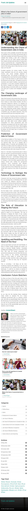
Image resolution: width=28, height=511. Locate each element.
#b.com (11, 488)
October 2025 (5, 449)
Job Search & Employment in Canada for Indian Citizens (14, 421)
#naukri (8, 482)
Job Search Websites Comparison (11, 427)
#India (19, 482)
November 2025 (6, 446)
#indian (12, 486)
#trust (23, 484)
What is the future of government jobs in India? (12, 392)
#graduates (4, 490)
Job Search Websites (8, 418)
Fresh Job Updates (8, 2)
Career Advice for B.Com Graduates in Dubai (13, 424)
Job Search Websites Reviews (10, 430)
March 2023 (5, 467)
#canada (14, 482)
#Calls (20, 490)
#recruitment (5, 486)
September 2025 (6, 452)
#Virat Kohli (13, 484)
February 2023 (5, 470)
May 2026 (4, 442)
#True (24, 490)
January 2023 (5, 473)
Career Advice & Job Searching (10, 434)
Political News (6, 409)
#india (3, 482)
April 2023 (4, 464)
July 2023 (4, 461)
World (4, 412)
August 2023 (5, 458)
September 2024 (6, 455)
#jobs (21, 488)
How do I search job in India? (9, 352)
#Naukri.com (13, 490)
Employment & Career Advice (10, 415)
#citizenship (5, 488)
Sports (4, 406)
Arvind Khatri (5, 22)
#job (19, 484)
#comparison (5, 484)
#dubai (17, 488)
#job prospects (20, 486)
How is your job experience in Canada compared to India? (12, 372)
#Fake (3, 492)
